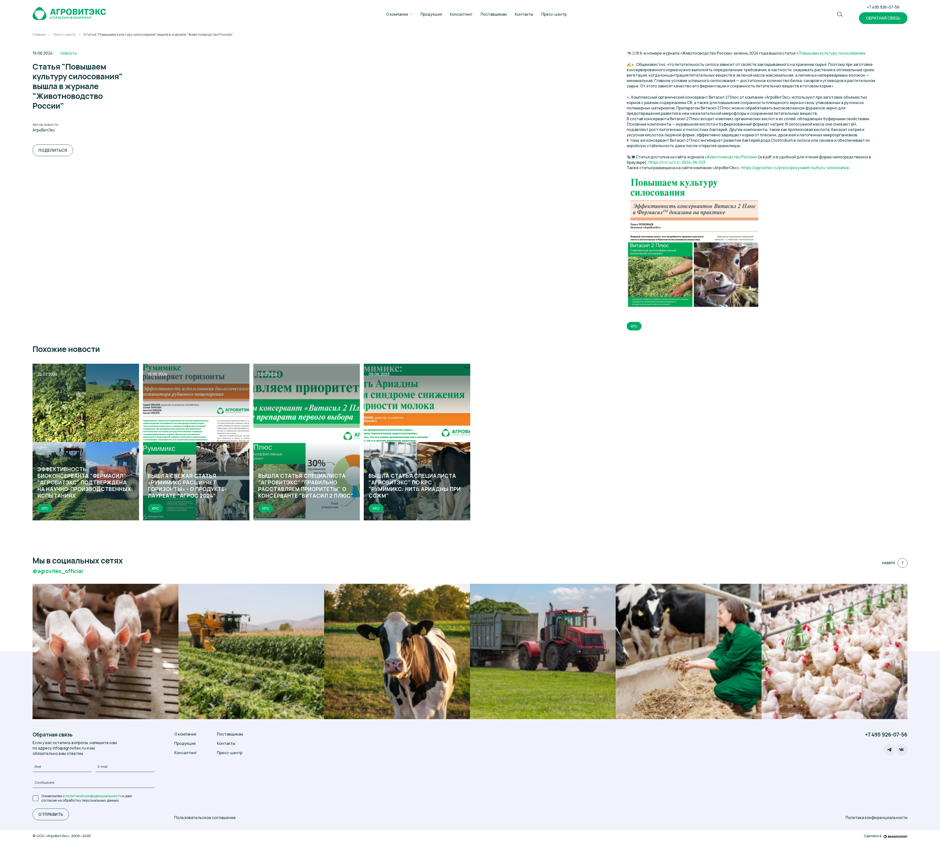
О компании (397, 14)
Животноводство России (731, 157)
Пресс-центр (554, 14)
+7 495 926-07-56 (883, 7)
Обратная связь (883, 18)
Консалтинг (461, 14)
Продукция (431, 14)
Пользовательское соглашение (205, 817)
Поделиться (52, 150)
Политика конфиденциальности (876, 817)
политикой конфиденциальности (94, 796)
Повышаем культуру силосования (831, 53)
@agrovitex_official (58, 571)
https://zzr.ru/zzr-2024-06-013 (676, 162)
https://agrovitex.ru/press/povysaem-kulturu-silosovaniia (795, 167)
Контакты (524, 14)
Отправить (50, 814)
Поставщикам (494, 14)
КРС (634, 326)
